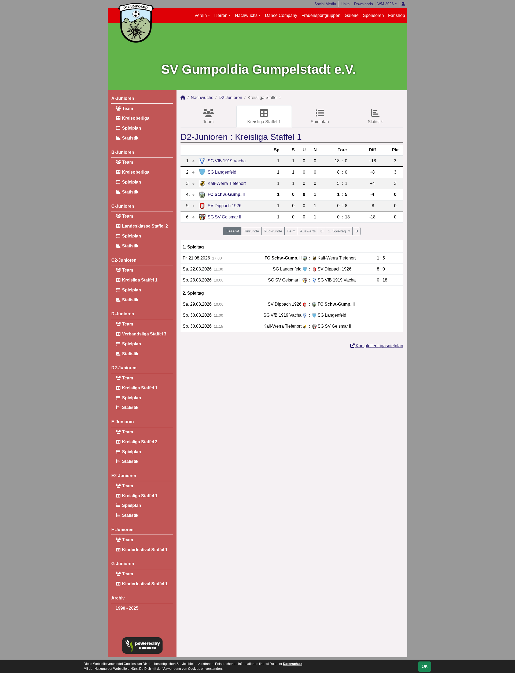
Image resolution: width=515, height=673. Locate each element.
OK (425, 666)
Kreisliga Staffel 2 (139, 442)
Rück (273, 231)
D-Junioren (122, 314)
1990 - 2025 (127, 608)
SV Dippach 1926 (224, 205)
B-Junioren (122, 152)
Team (127, 108)
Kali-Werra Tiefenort (227, 183)
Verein (200, 15)
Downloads (363, 4)
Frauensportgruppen (320, 15)
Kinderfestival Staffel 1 (144, 549)
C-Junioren (122, 206)
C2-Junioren (124, 260)
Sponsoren (373, 15)
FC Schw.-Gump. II (226, 194)
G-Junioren (122, 563)
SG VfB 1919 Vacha (227, 161)
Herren (220, 15)
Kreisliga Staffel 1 (139, 280)
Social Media (325, 4)
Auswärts (308, 231)
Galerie (352, 15)
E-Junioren (122, 421)
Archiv (118, 598)
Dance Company (281, 15)
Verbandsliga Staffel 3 (143, 334)
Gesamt (232, 231)
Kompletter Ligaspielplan (379, 345)
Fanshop (396, 15)
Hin (251, 231)
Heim (291, 231)
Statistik (129, 138)
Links (345, 4)
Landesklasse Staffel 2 (144, 226)
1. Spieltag (337, 231)
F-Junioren (122, 529)
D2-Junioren (124, 367)
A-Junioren (122, 98)
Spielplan (131, 128)
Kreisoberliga (135, 118)
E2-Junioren (123, 475)
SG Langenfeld (222, 172)
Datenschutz (292, 664)
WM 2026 (385, 4)
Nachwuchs (246, 15)
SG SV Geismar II (224, 217)
